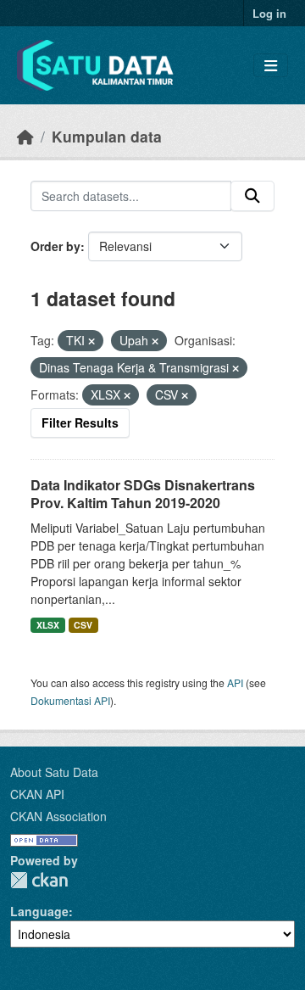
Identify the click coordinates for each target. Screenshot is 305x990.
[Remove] (91, 341)
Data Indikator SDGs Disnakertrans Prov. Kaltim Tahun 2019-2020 (142, 493)
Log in (269, 13)
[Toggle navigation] (270, 65)
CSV (83, 624)
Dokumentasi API (70, 700)
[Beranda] (25, 136)
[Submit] (252, 196)
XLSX (47, 624)
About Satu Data (54, 771)
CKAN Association (58, 816)
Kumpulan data (107, 136)
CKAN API (37, 794)
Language (39, 911)
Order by (55, 246)
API (235, 682)
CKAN (39, 880)
